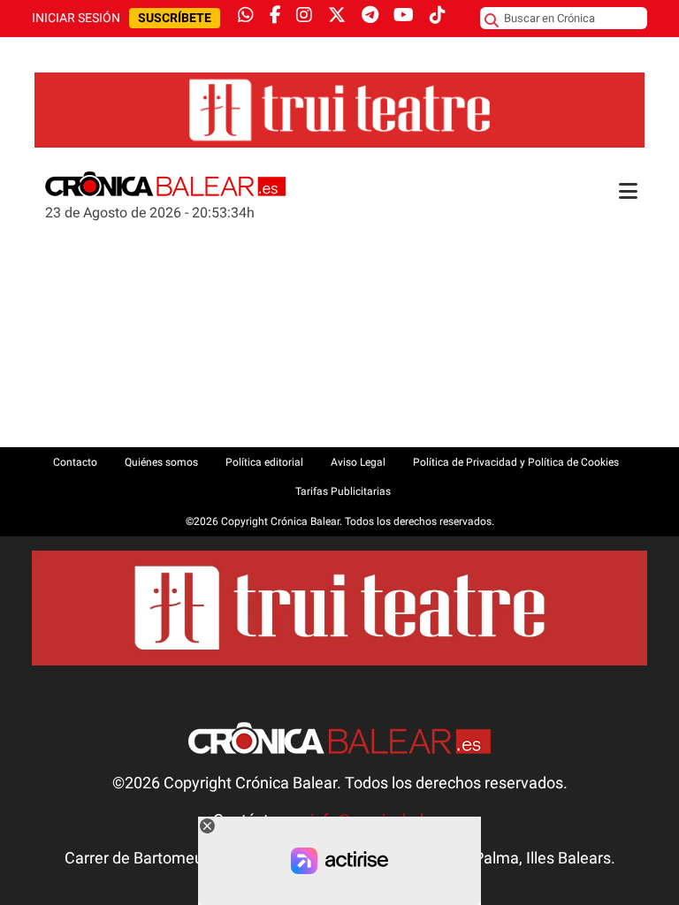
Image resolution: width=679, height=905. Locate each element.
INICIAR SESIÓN (76, 18)
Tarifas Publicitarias (343, 491)
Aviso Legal (358, 462)
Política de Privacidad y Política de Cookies (516, 462)
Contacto (75, 462)
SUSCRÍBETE (174, 18)
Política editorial (264, 462)
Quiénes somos (161, 462)
